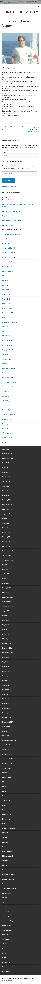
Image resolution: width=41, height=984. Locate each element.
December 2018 (7, 648)
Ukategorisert (6, 419)
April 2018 (5, 666)
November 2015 (7, 722)
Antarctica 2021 (7, 257)
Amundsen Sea (7, 239)
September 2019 (7, 606)
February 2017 (7, 703)
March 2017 (6, 699)
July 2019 (5, 615)
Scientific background (9, 382)
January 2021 (6, 541)
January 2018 (6, 680)
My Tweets (5, 197)
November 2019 (7, 597)
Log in (4, 958)
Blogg (4, 280)
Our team (18, 120)
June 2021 (5, 523)
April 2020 (5, 574)
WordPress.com (7, 981)
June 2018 (5, 657)
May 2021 (5, 528)
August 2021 (6, 514)
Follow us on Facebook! (11, 186)
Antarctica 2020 (7, 253)
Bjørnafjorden (6, 271)
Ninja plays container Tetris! (11, 211)
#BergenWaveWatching (9, 234)
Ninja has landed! (7, 225)
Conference (6, 290)
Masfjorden (6, 340)
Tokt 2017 (5, 410)
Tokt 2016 (5, 405)
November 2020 (7, 551)
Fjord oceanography (8, 322)
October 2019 (6, 602)
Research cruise (7, 377)
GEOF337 (5, 336)
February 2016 (7, 713)
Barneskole (5, 266)
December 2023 (7, 454)
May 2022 (5, 491)
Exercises (5, 303)
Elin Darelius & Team (20, 12)
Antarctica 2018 (7, 243)
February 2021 (7, 537)
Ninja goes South (7, 350)
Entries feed (6, 962)
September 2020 (7, 560)
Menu (39, 6)
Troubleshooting (7, 414)
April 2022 (5, 495)
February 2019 (7, 639)
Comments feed (7, 967)
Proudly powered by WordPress (12, 978)
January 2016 (6, 717)
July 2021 (5, 518)
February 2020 (7, 583)
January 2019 (6, 643)
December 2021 (7, 504)
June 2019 (5, 620)
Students (5, 391)
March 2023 (6, 477)
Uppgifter (5, 428)
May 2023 (5, 467)
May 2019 (5, 625)
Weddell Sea (6, 438)
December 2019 (7, 592)
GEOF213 (5, 331)
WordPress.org (6, 971)
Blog (3, 276)
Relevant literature (8, 373)
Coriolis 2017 (11, 120)
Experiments (6, 313)
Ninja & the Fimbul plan (10, 216)
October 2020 (6, 555)
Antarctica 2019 (7, 248)
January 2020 (6, 588)
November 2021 (7, 509)
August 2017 (6, 694)
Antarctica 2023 (7, 262)
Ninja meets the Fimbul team (11, 220)
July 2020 (5, 565)
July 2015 (5, 731)
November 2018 (7, 653)
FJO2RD (5, 317)
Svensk (4, 396)
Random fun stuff (8, 368)
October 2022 (6, 481)
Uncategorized (7, 424)
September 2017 (7, 690)
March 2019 (6, 634)
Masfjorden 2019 (7, 345)
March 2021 (6, 532)
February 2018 (7, 676)
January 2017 (6, 708)
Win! (3, 442)
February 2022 (7, 500)
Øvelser (4, 364)
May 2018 (5, 662)
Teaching (5, 401)
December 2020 (7, 546)
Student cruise (6, 387)
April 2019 (5, 629)
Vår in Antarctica (7, 433)
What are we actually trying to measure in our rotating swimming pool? (30, 129)
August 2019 (6, 611)
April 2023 (5, 472)
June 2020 (5, 569)
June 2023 (5, 463)
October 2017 (6, 685)
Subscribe (8, 180)
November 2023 (7, 458)
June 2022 (5, 486)
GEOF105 (5, 327)
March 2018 (6, 671)
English (4, 299)
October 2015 (6, 727)
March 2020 (6, 578)
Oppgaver (5, 354)
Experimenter (6, 308)
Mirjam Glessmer (22, 30)
